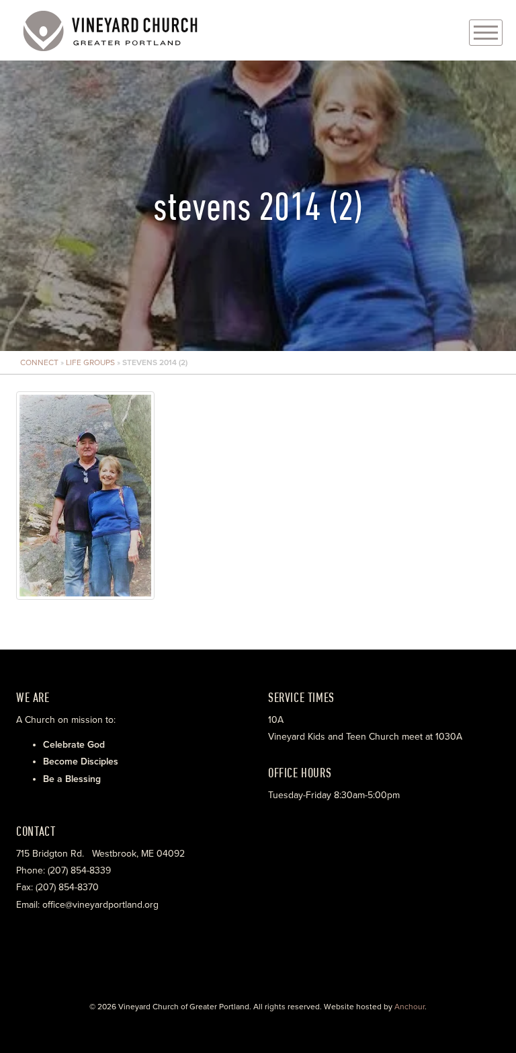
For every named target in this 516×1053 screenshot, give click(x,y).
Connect (39, 362)
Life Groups (90, 362)
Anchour (409, 1006)
